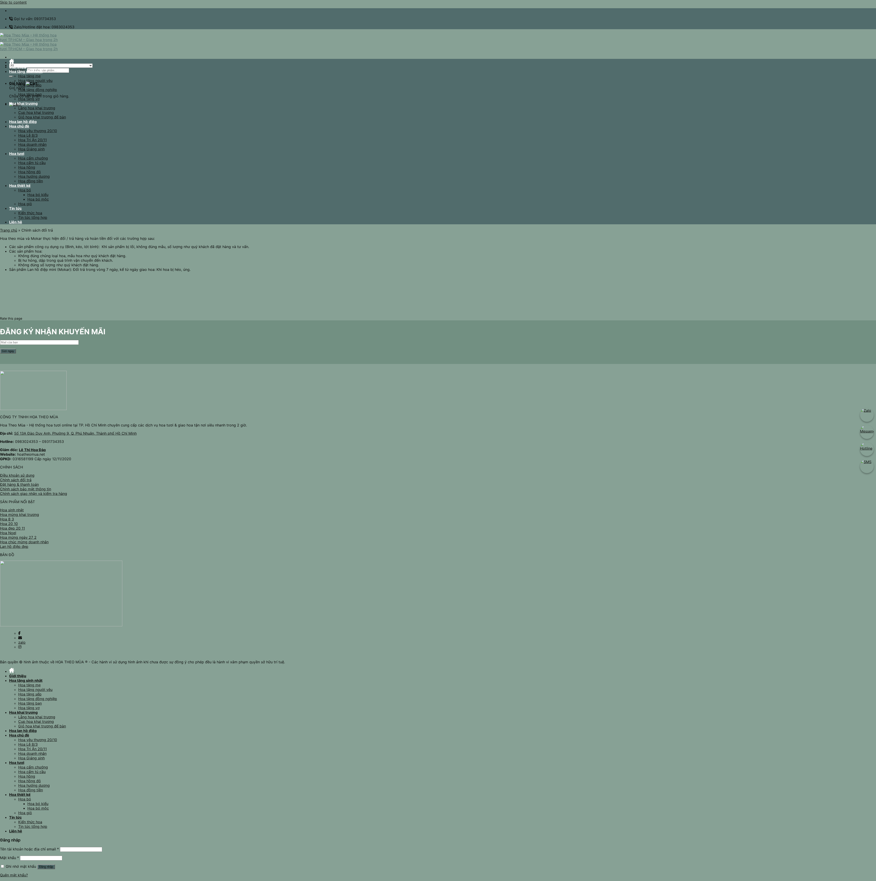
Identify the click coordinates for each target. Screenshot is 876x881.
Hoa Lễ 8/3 (28, 135)
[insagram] (19, 647)
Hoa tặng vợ (29, 99)
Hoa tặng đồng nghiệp (37, 89)
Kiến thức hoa (30, 213)
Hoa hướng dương (34, 176)
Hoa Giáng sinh (31, 149)
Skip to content (13, 2)
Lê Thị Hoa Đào (32, 449)
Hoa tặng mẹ (29, 76)
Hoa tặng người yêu (35, 80)
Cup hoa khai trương (36, 112)
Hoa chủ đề (19, 126)
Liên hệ (15, 222)
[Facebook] (19, 633)
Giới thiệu (17, 67)
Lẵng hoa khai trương (36, 108)
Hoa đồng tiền (30, 181)
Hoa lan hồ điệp (23, 121)
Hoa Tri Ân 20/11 (32, 140)
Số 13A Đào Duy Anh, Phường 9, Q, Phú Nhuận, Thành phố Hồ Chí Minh (75, 433)
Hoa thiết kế (20, 185)
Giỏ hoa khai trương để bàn (42, 117)
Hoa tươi (16, 153)
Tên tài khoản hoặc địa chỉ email (29, 849)
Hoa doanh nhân (32, 144)
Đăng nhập (46, 866)
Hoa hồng (26, 167)
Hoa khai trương (23, 103)
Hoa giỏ (25, 203)
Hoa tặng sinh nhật (25, 71)
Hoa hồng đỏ (29, 172)
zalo (22, 642)
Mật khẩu (9, 857)
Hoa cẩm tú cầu (32, 162)
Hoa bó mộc (38, 199)
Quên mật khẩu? (14, 875)
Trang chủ (8, 230)
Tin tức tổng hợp (32, 217)
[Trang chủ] (12, 62)
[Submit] (11, 76)
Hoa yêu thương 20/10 (37, 130)
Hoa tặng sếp (30, 85)
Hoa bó (24, 190)
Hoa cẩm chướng (33, 158)
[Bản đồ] (61, 625)
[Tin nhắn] (20, 637)
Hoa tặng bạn (30, 94)
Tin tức (15, 208)
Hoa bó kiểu (37, 194)
